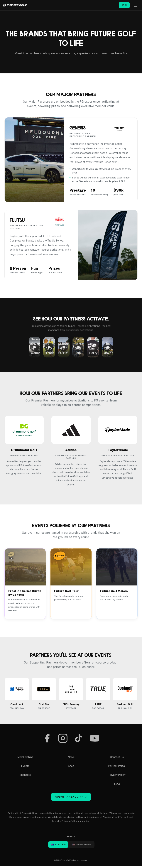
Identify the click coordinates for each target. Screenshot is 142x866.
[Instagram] (63, 738)
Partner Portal (117, 765)
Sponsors (25, 774)
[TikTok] (78, 738)
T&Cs (117, 783)
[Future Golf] (15, 5)
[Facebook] (47, 738)
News (71, 757)
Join (124, 5)
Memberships (25, 757)
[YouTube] (94, 738)
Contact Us (117, 757)
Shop (71, 765)
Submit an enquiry (71, 796)
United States (81, 844)
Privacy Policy (117, 774)
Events (25, 765)
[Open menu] (135, 5)
